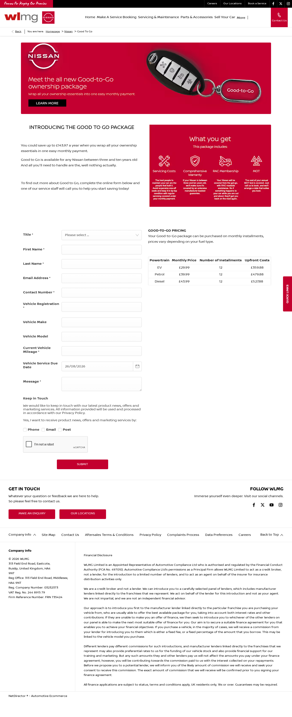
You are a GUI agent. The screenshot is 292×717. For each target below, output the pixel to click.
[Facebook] (273, 3)
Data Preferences (219, 535)
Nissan (68, 31)
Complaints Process (183, 535)
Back (18, 31)
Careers (245, 535)
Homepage (53, 31)
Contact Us (70, 535)
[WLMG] (21, 17)
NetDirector (18, 696)
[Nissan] (48, 17)
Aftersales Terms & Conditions (109, 535)
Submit (82, 464)
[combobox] (102, 235)
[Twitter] (281, 3)
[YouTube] (271, 505)
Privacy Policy (150, 535)
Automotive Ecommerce (49, 696)
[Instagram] (288, 3)
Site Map (48, 535)
